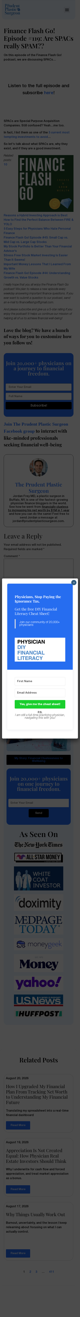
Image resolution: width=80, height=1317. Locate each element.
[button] (40, 650)
